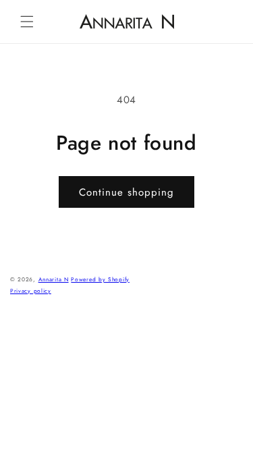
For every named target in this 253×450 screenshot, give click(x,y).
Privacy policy (30, 291)
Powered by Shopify (100, 279)
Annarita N (53, 279)
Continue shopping (126, 192)
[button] (27, 21)
